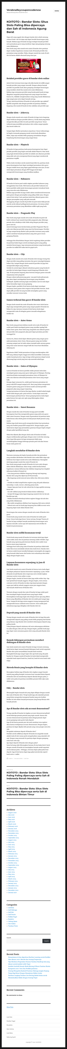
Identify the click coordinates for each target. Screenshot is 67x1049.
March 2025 (12, 851)
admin (11, 758)
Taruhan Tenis (13, 926)
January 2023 (12, 888)
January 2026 (12, 828)
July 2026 (11, 815)
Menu (57, 11)
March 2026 (12, 824)
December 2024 (13, 858)
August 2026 (12, 812)
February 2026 (13, 826)
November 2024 (13, 860)
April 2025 (11, 849)
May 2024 (11, 874)
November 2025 (13, 833)
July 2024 (11, 870)
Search (9, 938)
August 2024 (12, 867)
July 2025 (11, 842)
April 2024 (11, 876)
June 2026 (11, 817)
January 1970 (12, 892)
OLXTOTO (38, 1042)
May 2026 (11, 819)
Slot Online (12, 923)
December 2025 (13, 831)
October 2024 (12, 863)
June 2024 (11, 872)
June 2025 (11, 844)
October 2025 (12, 835)
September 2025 (13, 838)
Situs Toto (10, 1007)
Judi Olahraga (12, 910)
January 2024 (12, 883)
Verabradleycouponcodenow (24, 10)
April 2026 (11, 822)
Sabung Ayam (12, 921)
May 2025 (11, 847)
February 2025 (13, 854)
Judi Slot (26, 758)
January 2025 (12, 856)
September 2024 (13, 865)
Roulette (11, 919)
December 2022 (13, 890)
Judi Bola (11, 908)
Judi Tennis (12, 914)
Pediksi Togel (12, 917)
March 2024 (12, 879)
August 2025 (12, 840)
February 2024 (13, 881)
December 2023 (13, 885)
